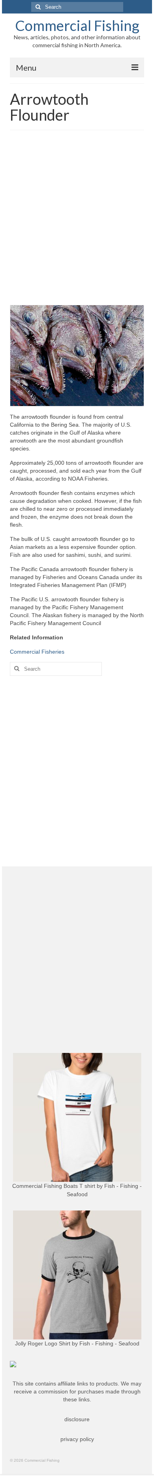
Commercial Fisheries (37, 652)
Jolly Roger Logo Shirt (42, 1343)
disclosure (77, 1419)
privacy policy (77, 1439)
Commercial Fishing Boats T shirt (53, 1186)
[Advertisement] (77, 219)
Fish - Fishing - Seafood (109, 1343)
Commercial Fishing (77, 25)
